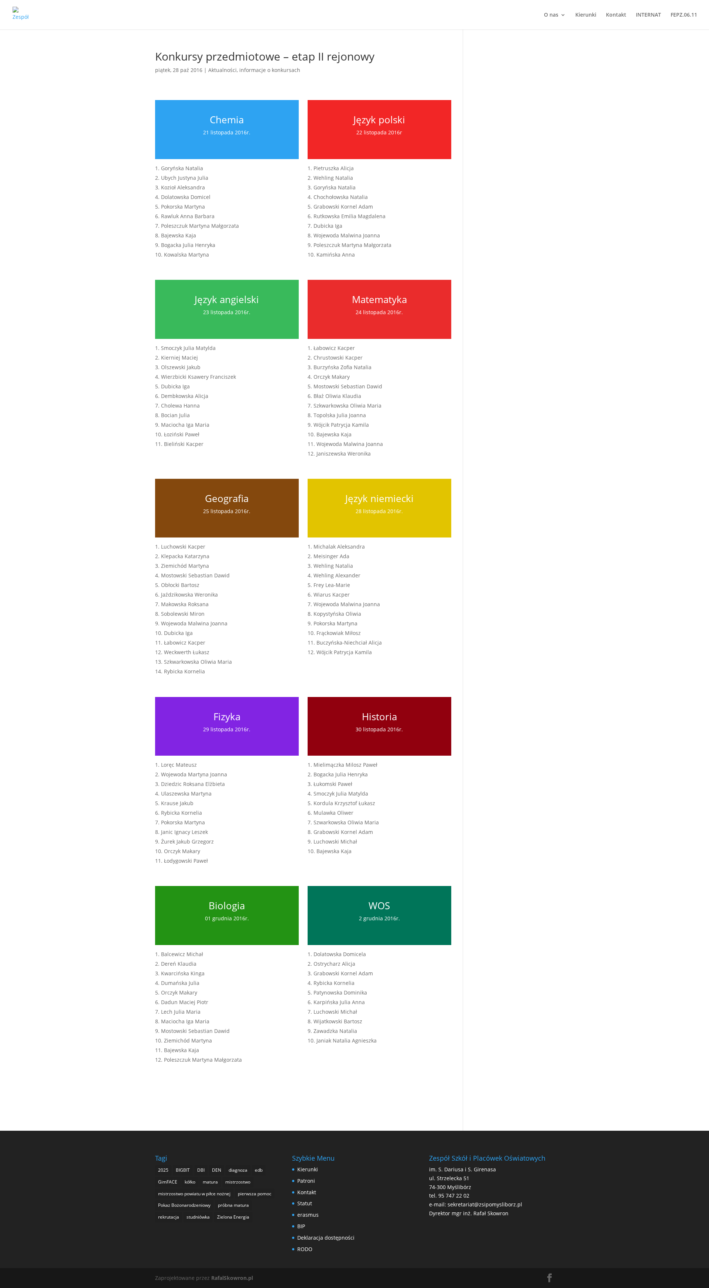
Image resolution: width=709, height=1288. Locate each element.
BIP (301, 1226)
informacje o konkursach (269, 69)
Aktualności (222, 69)
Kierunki (585, 15)
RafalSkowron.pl (232, 1277)
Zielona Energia (233, 1217)
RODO (304, 1249)
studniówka (198, 1217)
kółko (190, 1182)
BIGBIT (183, 1170)
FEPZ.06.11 (684, 15)
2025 (163, 1170)
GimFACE (167, 1182)
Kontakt (616, 15)
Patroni (306, 1180)
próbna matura (233, 1205)
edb (259, 1170)
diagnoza (238, 1170)
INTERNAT (648, 15)
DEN (216, 1170)
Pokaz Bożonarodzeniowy (184, 1205)
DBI (201, 1170)
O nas (551, 15)
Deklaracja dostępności (325, 1237)
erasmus (308, 1214)
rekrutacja (168, 1217)
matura (210, 1182)
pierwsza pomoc (254, 1194)
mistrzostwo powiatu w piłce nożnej (194, 1194)
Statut (304, 1203)
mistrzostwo (237, 1182)
